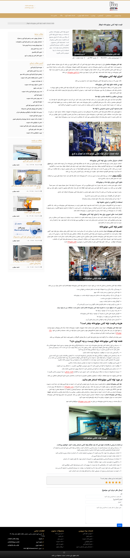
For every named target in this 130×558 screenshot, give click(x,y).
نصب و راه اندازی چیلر (36, 49)
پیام (121, 505)
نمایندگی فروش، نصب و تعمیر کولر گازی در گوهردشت (29, 42)
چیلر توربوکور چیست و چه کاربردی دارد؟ (32, 45)
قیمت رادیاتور (69, 372)
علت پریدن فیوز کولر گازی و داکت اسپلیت (32, 92)
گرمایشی (100, 15)
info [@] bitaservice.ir (31, 548)
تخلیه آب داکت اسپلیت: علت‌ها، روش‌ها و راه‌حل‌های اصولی (27, 119)
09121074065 (29, 6)
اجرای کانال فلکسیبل (37, 52)
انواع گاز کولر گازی (37, 102)
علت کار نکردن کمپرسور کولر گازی (34, 105)
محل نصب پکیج (38, 88)
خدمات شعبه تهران (83, 15)
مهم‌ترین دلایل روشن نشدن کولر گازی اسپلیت (31, 126)
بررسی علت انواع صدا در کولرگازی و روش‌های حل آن (29, 112)
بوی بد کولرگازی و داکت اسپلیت (34, 133)
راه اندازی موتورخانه (73, 72)
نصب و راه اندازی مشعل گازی (34, 71)
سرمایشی (108, 15)
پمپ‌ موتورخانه (68, 387)
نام (121, 494)
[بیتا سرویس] (113, 6)
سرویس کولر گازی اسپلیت (35, 116)
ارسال (119, 525)
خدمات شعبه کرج (70, 15)
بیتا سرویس (117, 15)
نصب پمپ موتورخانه (84, 401)
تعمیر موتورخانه (71, 242)
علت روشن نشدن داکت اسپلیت (34, 98)
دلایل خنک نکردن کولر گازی (35, 129)
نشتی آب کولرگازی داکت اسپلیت (34, 123)
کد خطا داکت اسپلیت (36, 81)
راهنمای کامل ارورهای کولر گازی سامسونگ (31, 109)
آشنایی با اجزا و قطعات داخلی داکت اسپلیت (31, 78)
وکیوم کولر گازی (38, 95)
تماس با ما (54, 15)
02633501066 (29, 8)
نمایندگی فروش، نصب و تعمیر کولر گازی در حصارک (29, 38)
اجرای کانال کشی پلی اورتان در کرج (33, 56)
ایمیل (120, 499)
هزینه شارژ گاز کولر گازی (36, 67)
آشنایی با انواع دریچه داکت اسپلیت (33, 85)
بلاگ (61, 15)
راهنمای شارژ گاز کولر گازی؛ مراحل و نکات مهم (31, 74)
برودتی (93, 15)
